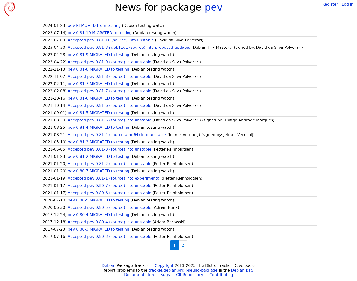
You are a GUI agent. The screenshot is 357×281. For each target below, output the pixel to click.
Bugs (165, 275)
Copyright (164, 265)
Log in (347, 4)
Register (330, 4)
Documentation (139, 275)
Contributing (221, 275)
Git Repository (189, 275)
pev (214, 7)
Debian (108, 265)
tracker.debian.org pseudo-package (183, 270)
